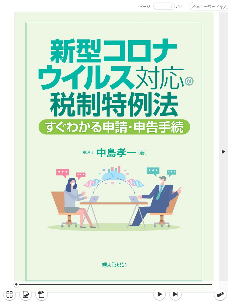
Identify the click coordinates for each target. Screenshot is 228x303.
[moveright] (159, 294)
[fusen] (220, 294)
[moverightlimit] (175, 294)
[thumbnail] (9, 294)
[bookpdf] (41, 294)
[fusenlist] (25, 294)
